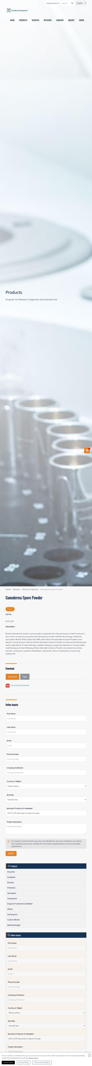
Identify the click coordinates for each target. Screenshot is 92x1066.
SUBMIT (11, 853)
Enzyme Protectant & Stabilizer (20, 904)
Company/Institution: (15, 768)
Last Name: (11, 727)
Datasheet (12, 677)
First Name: (11, 714)
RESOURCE (48, 20)
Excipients (11, 877)
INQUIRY (71, 20)
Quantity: (10, 795)
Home (8, 589)
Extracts (16, 589)
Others (10, 909)
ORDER (81, 20)
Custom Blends (13, 920)
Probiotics (11, 888)
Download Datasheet (19, 685)
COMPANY (60, 20)
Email (9, 741)
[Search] (72, 3)
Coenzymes (12, 898)
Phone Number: (13, 754)
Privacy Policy (33, 1058)
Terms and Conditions (42, 1062)
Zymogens (11, 893)
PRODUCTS (23, 20)
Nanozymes (12, 914)
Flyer (25, 677)
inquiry (10, 609)
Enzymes (11, 872)
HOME (12, 20)
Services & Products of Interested (20, 808)
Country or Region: (14, 781)
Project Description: (14, 822)
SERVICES (35, 20)
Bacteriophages (13, 925)
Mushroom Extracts (30, 589)
